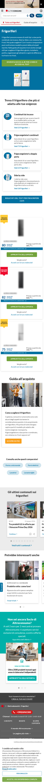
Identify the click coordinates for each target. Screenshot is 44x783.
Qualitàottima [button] (10, 245)
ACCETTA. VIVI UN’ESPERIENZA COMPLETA (22, 779)
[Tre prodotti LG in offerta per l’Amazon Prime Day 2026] (22, 510)
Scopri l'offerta (36, 722)
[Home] (2, 706)
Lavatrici (13, 473)
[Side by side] (8, 180)
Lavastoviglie (29, 473)
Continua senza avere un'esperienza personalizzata (28, 741)
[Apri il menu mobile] (3, 11)
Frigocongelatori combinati (26, 135)
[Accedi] (41, 10)
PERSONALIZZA (22, 773)
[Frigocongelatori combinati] (8, 140)
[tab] (19, 688)
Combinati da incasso (23, 114)
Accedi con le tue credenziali (22, 262)
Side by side (19, 175)
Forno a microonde (13, 465)
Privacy (4, 769)
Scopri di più (13, 441)
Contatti (8, 721)
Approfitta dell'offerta (22, 255)
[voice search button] (26, 15)
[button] (25, 249)
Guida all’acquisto (30, 22)
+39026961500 (23, 712)
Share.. (34, 534)
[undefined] (11, 541)
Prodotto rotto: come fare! (19, 586)
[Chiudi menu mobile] (41, 4)
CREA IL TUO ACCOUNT (22, 699)
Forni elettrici (33, 465)
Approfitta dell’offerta (21, 639)
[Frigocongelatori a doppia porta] (8, 158)
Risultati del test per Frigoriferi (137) (22, 199)
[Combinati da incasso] (8, 119)
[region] (22, 761)
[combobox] (18, 16)
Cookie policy (12, 769)
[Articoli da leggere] (30, 534)
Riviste (22, 721)
